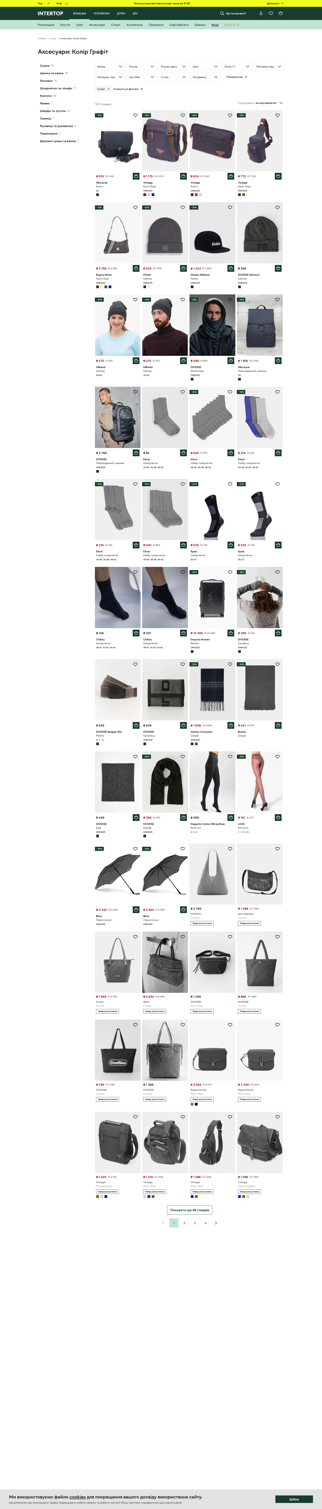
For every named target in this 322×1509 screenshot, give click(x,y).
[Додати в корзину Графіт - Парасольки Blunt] (136, 909)
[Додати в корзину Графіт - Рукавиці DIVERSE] (278, 633)
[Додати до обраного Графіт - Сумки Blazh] (182, 937)
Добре (294, 1499)
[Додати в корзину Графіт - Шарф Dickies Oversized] (230, 725)
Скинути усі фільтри (125, 89)
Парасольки (49, 133)
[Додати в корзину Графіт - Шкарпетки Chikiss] (136, 633)
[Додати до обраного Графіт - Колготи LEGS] (277, 756)
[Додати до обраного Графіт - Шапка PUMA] (182, 207)
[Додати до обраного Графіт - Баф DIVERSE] (135, 756)
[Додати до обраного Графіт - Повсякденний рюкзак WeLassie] (277, 299)
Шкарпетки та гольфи (56, 88)
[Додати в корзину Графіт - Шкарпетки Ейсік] (183, 452)
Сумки (45, 65)
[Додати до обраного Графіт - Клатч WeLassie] (135, 115)
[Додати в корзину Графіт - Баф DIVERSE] (136, 817)
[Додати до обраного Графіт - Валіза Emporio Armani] (230, 572)
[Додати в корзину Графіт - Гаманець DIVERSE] (183, 725)
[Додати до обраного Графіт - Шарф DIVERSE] (182, 756)
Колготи (46, 95)
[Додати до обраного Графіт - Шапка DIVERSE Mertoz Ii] (277, 207)
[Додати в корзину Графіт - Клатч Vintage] (230, 176)
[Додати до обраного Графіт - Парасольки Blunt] (135, 849)
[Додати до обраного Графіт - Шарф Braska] (277, 664)
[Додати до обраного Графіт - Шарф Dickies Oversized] (230, 664)
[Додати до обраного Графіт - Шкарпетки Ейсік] (182, 392)
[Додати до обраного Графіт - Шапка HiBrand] (135, 299)
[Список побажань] (271, 13)
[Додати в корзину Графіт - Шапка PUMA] (183, 268)
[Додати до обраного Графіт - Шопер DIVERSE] (182, 1025)
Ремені (45, 103)
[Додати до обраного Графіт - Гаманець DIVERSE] (182, 664)
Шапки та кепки (52, 73)
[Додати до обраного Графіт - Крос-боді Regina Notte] (135, 207)
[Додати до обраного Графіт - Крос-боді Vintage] (182, 115)
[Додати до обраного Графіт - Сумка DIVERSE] (277, 937)
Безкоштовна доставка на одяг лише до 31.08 (162, 3)
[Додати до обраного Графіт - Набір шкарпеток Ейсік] (230, 392)
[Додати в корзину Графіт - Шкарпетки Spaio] (230, 545)
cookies (77, 1497)
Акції (53, 38)
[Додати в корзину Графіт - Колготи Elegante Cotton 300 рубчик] (230, 817)
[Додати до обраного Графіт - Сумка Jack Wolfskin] (277, 849)
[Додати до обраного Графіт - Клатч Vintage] (230, 115)
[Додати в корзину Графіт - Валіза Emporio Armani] (230, 633)
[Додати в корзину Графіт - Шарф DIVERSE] (183, 817)
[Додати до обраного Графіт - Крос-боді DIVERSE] (230, 937)
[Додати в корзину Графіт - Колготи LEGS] (278, 817)
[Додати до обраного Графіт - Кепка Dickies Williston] (230, 207)
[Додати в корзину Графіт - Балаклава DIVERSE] (230, 360)
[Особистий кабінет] (261, 13)
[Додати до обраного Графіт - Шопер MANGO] (230, 849)
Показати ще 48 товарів (189, 1210)
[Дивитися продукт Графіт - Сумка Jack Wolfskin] (260, 874)
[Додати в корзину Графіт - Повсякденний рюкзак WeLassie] (278, 360)
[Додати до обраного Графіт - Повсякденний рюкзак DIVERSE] (135, 392)
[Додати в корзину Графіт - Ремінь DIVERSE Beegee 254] (136, 725)
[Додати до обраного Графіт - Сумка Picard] (135, 937)
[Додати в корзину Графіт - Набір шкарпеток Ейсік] (230, 452)
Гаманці (45, 118)
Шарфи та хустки (53, 110)
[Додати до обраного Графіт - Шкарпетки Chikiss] (135, 572)
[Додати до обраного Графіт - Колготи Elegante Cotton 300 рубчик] (230, 756)
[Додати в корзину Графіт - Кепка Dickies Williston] (230, 268)
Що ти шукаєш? (236, 13)
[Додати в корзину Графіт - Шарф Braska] (278, 725)
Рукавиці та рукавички (56, 125)
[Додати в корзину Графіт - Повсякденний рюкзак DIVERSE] (136, 452)
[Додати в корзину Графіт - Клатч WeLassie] (136, 176)
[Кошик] (280, 13)
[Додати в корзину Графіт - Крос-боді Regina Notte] (136, 268)
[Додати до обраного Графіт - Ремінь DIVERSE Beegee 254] (135, 664)
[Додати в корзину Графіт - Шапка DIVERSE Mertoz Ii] (278, 268)
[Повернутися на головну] (50, 13)
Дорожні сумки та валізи (58, 140)
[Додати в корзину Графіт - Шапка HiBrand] (136, 360)
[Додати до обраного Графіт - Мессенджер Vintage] (135, 1117)
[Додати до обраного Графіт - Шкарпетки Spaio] (230, 484)
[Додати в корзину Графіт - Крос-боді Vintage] (183, 176)
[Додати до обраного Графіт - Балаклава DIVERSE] (230, 299)
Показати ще (235, 77)
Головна (42, 38)
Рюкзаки (46, 80)
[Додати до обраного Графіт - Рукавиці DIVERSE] (277, 572)
